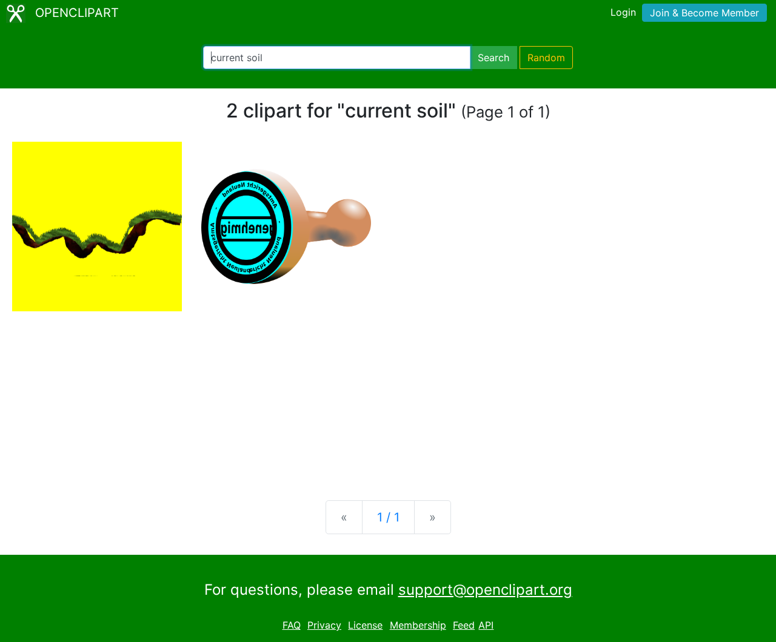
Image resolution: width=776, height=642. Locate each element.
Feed (464, 625)
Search (493, 57)
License (365, 625)
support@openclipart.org (485, 589)
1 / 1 (388, 517)
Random (546, 57)
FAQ (292, 625)
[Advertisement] (388, 396)
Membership (418, 625)
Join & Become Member (704, 13)
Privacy (324, 625)
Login (623, 12)
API (485, 625)
